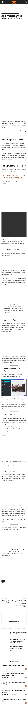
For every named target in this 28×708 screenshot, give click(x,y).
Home (2, 10)
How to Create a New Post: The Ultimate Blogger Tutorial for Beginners (18, 641)
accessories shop (16, 178)
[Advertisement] (14, 7)
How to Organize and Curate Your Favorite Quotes (16, 648)
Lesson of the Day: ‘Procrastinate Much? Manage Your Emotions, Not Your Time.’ (21, 603)
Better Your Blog (9, 10)
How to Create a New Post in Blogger (7, 601)
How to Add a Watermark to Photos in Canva (18, 633)
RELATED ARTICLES (7, 629)
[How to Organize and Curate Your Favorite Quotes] (5, 648)
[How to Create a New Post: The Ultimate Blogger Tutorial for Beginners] (5, 641)
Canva (3, 147)
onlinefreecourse (6, 21)
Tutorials (16, 13)
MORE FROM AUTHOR (20, 629)
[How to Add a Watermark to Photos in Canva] (5, 634)
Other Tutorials (11, 13)
